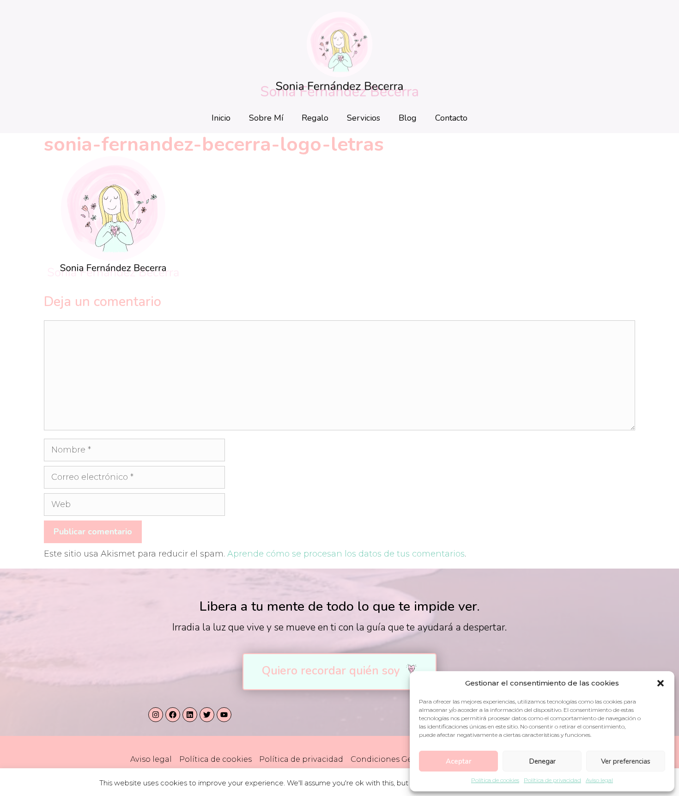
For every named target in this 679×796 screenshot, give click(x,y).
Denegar (542, 761)
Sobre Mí (266, 117)
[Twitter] (207, 714)
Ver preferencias (625, 761)
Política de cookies (495, 780)
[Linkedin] (189, 714)
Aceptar (459, 761)
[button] (660, 683)
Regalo (315, 117)
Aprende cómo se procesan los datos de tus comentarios (346, 554)
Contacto (451, 117)
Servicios (363, 117)
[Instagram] (155, 714)
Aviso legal (599, 780)
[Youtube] (224, 714)
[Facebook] (172, 714)
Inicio (221, 117)
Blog (408, 117)
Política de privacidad (552, 780)
